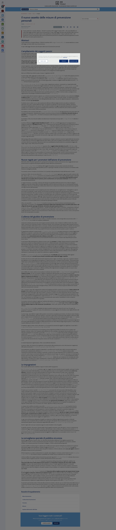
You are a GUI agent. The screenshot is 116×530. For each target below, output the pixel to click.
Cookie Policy (65, 57)
